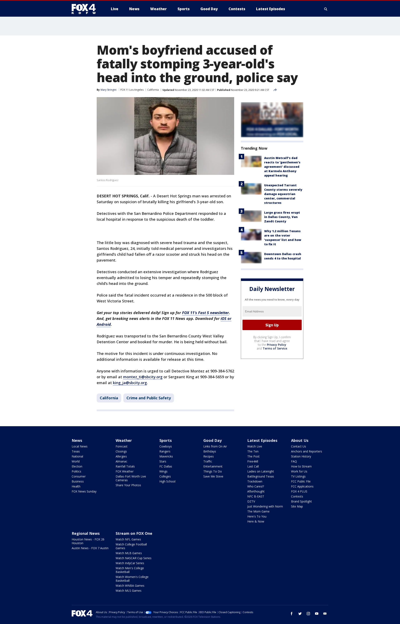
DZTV (251, 501)
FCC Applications (302, 486)
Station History (301, 456)
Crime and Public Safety (148, 397)
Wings (163, 471)
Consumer (79, 476)
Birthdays (209, 451)
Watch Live (254, 446)
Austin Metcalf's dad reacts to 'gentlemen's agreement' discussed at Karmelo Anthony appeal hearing (282, 166)
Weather (124, 440)
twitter (300, 613)
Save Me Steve (213, 476)
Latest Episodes (262, 440)
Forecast (122, 446)
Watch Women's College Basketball (132, 579)
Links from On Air (215, 446)
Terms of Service (275, 348)
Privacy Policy (276, 345)
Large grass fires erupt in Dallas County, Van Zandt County (282, 217)
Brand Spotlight (301, 501)
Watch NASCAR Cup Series (133, 558)
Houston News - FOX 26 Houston (88, 541)
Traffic (207, 461)
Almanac (121, 461)
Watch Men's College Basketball (130, 570)
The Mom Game (258, 511)
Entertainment (212, 466)
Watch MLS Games (128, 591)
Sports (165, 440)
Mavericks (166, 456)
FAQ (294, 461)
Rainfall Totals (125, 466)
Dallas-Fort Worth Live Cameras (131, 478)
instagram (308, 613)
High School (167, 481)
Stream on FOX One (134, 533)
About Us (299, 440)
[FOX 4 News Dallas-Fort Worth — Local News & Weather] (85, 9)
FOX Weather (125, 471)
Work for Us (299, 471)
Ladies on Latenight (260, 471)
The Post (253, 456)
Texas (76, 451)
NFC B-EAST (255, 496)
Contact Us (298, 446)
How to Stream (301, 466)
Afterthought (256, 491)
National (77, 456)
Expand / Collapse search (325, 9)
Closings (121, 451)
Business (78, 481)
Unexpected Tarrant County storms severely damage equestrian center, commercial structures (283, 194)
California (153, 89)
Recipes (208, 456)
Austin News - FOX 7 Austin (90, 548)
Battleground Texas (260, 476)
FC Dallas (165, 466)
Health (76, 486)
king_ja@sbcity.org (130, 382)
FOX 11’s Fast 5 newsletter (205, 312)
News (77, 440)
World (76, 461)
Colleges (165, 476)
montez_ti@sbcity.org (142, 376)
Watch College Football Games (131, 546)
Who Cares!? (255, 486)
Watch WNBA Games (130, 586)
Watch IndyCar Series (130, 563)
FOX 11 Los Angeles (132, 89)
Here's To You (256, 516)
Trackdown (254, 481)
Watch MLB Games (129, 553)
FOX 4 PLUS (299, 491)
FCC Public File (301, 481)
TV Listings (298, 476)
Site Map (297, 506)
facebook (291, 613)
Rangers (164, 451)
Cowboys (165, 446)
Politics (76, 471)
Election (77, 466)
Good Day (212, 440)
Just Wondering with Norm (265, 506)
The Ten (253, 451)
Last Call (253, 466)
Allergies (121, 456)
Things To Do (212, 471)
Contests (297, 496)
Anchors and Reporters (306, 451)
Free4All (252, 461)
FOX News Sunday (84, 491)
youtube (316, 613)
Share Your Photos (128, 485)
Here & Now (255, 521)
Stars (162, 461)
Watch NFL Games (128, 539)
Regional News (86, 533)
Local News (80, 446)
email (325, 613)
